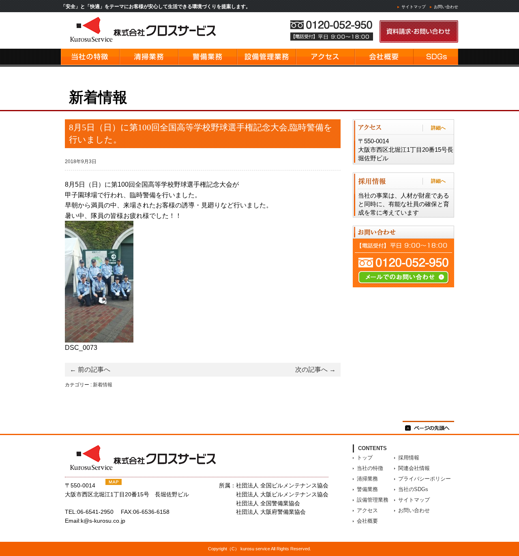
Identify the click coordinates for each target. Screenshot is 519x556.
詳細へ (438, 128)
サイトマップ (413, 6)
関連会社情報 (414, 468)
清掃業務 (367, 479)
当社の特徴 (370, 468)
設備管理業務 (372, 500)
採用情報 (408, 458)
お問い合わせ (446, 6)
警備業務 (367, 489)
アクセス (367, 510)
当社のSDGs (413, 489)
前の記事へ (90, 369)
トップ (365, 458)
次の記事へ (315, 369)
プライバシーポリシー (424, 479)
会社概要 (367, 521)
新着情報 (102, 385)
